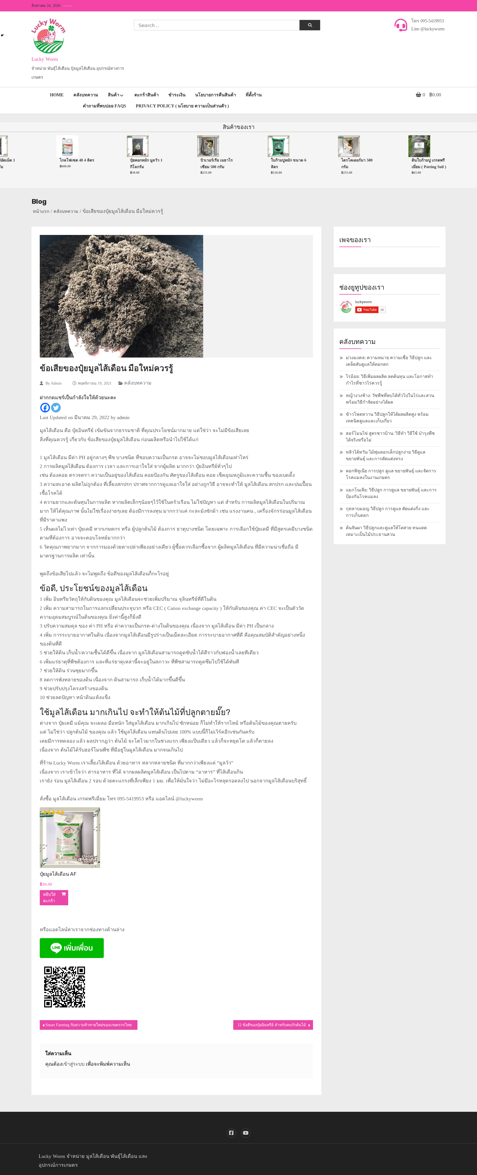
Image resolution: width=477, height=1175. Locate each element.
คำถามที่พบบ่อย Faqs (104, 106)
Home (57, 94)
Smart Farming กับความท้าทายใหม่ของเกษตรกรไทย (89, 1025)
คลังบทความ (85, 94)
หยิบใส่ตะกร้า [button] (49, 897)
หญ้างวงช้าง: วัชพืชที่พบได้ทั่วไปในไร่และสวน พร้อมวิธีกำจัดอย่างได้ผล (390, 398)
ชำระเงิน (177, 94)
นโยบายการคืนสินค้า (215, 94)
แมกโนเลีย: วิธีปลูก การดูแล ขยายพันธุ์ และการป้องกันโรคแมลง (391, 493)
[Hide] (2, 35)
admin (56, 383)
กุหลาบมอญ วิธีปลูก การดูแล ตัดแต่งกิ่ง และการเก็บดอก (388, 512)
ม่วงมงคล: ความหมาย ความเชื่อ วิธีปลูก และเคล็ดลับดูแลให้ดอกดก (389, 361)
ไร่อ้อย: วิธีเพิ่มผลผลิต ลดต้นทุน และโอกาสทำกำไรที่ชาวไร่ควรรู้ (389, 379)
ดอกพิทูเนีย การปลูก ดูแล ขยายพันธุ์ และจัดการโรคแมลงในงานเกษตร (391, 474)
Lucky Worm (44, 59)
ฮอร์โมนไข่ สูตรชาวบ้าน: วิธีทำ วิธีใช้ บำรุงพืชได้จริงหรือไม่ (390, 436)
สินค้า (113, 94)
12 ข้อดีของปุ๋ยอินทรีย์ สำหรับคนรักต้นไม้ (272, 1025)
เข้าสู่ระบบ (73, 1064)
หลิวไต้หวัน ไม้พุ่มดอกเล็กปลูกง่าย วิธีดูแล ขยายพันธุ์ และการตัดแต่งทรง (385, 455)
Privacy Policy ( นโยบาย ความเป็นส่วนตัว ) (182, 106)
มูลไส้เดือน (73, 466)
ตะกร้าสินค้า (146, 94)
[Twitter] (56, 407)
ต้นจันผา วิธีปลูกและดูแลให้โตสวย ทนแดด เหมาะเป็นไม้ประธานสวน (386, 531)
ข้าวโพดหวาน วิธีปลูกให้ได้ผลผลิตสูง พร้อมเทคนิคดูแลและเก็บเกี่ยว (387, 417)
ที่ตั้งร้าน (254, 94)
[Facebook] (45, 407)
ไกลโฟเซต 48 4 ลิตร (63, 160)
